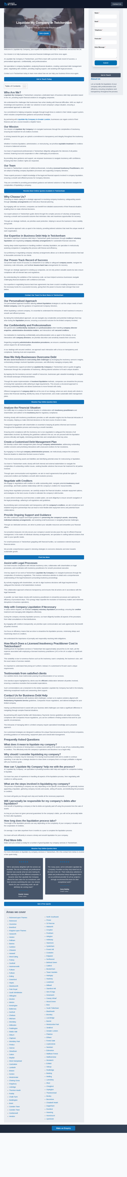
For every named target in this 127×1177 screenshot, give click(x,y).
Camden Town (14, 1107)
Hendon (12, 1116)
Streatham (13, 1051)
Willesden (12, 1025)
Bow (48, 1005)
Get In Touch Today (44, 79)
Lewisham (50, 982)
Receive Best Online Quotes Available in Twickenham (44, 191)
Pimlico (12, 1045)
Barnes (11, 944)
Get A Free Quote (44, 904)
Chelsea (12, 1015)
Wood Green (51, 1002)
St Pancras (50, 923)
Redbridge (50, 1070)
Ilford (48, 1083)
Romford (49, 1109)
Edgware (49, 956)
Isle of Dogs (50, 992)
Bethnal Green (51, 962)
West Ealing (13, 957)
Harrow (12, 1048)
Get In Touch (106, 75)
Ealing (11, 976)
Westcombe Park (52, 1024)
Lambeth (12, 1067)
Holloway (49, 940)
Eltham (49, 1037)
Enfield (48, 1063)
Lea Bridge (50, 1018)
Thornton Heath (15, 1090)
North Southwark (52, 917)
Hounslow (12, 924)
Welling (49, 1076)
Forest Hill (50, 949)
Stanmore (50, 943)
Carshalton (13, 1064)
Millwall (49, 985)
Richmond (13, 921)
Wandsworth (13, 986)
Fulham (12, 970)
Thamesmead (51, 1093)
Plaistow (49, 1034)
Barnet (48, 1021)
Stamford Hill (51, 988)
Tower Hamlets (51, 972)
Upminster (50, 1119)
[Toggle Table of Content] (23, 86)
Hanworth (12, 934)
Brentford (12, 927)
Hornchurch (50, 1116)
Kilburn (11, 1035)
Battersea (12, 1009)
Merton (11, 1002)
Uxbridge (12, 1087)
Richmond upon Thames (18, 918)
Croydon (49, 930)
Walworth (49, 927)
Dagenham (50, 1106)
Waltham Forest (52, 1054)
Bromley (49, 1015)
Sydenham (50, 946)
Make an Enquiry (63, 1128)
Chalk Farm (13, 1097)
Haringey (49, 975)
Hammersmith (14, 966)
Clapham (12, 1038)
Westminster (13, 1077)
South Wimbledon (15, 992)
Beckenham (50, 969)
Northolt (12, 1012)
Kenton (11, 1074)
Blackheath (50, 1011)
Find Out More (44, 557)
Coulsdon (49, 953)
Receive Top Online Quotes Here (44, 402)
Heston (11, 937)
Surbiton (12, 947)
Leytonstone (50, 1044)
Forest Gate (50, 1041)
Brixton (11, 1071)
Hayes (11, 983)
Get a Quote (44, 33)
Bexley (48, 1096)
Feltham (12, 940)
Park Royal (13, 989)
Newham (49, 1047)
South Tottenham (52, 1008)
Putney (11, 960)
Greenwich (50, 995)
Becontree (50, 1099)
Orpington (50, 1090)
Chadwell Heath (52, 1103)
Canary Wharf (51, 998)
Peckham (49, 933)
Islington (49, 936)
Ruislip (11, 1094)
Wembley (12, 1022)
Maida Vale (13, 1032)
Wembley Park (14, 1041)
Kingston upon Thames (17, 931)
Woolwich (49, 1060)
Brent (11, 1103)
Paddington (13, 1028)
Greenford (13, 979)
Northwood (50, 959)
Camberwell (13, 1113)
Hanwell (12, 953)
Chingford (49, 1086)
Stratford (49, 1028)
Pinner (48, 920)
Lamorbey (50, 1080)
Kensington (13, 1006)
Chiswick (12, 950)
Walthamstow (51, 1057)
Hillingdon (12, 996)
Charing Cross (14, 1080)
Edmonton (50, 1050)
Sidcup (48, 1067)
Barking (49, 1073)
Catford (49, 966)
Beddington (13, 1100)
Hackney (49, 979)
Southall (12, 963)
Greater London (52, 1031)
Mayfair (12, 1058)
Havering (49, 1112)
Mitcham (12, 1019)
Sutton (11, 1054)
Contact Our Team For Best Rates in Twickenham (44, 295)
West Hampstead (15, 1061)
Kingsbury (12, 1084)
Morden (12, 999)
